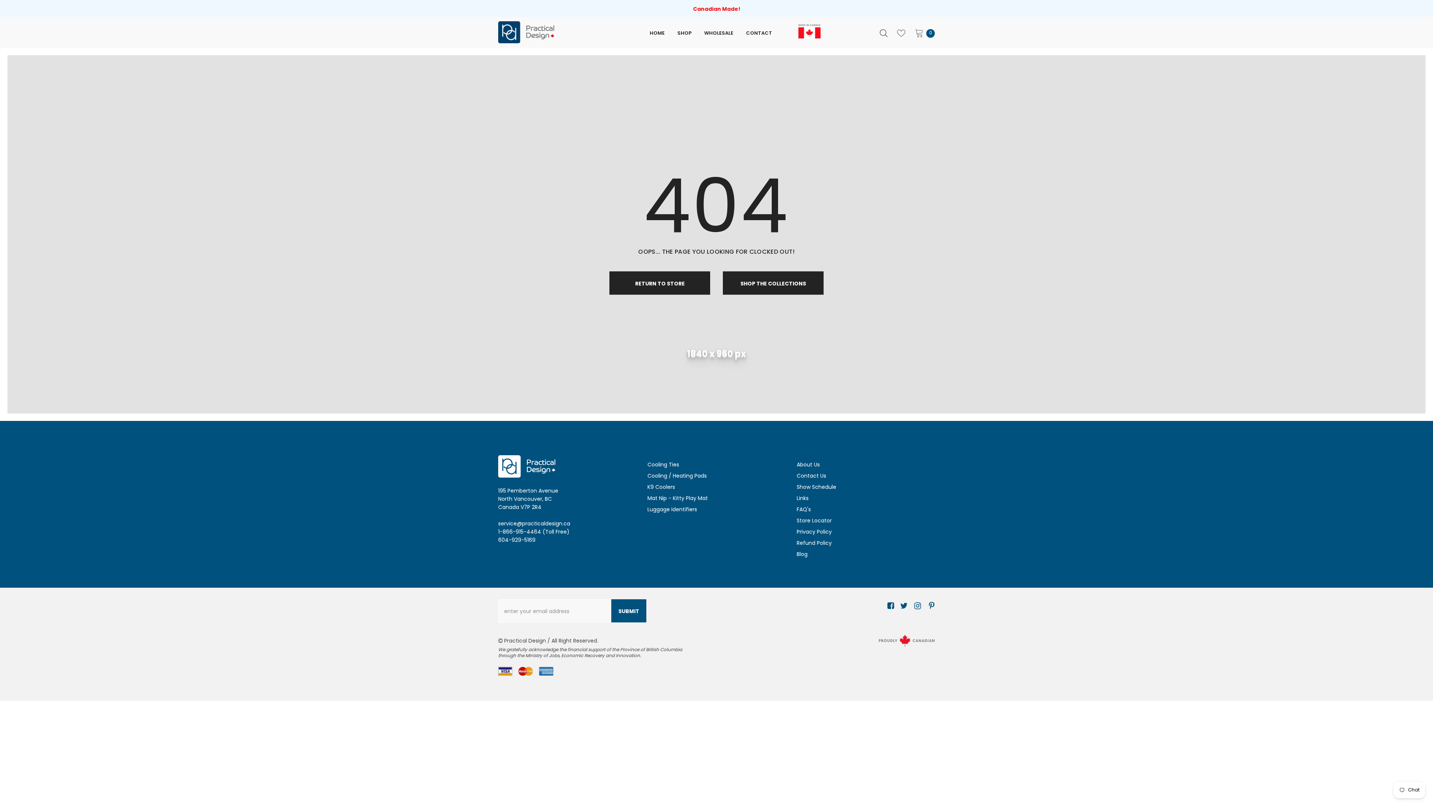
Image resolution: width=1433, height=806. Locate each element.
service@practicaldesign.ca (534, 523)
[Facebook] (889, 606)
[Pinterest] (929, 606)
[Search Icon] (884, 33)
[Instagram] (916, 606)
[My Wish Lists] (901, 33)
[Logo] (560, 32)
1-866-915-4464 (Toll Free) (533, 531)
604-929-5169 (517, 540)
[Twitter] (903, 606)
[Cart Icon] (919, 32)
